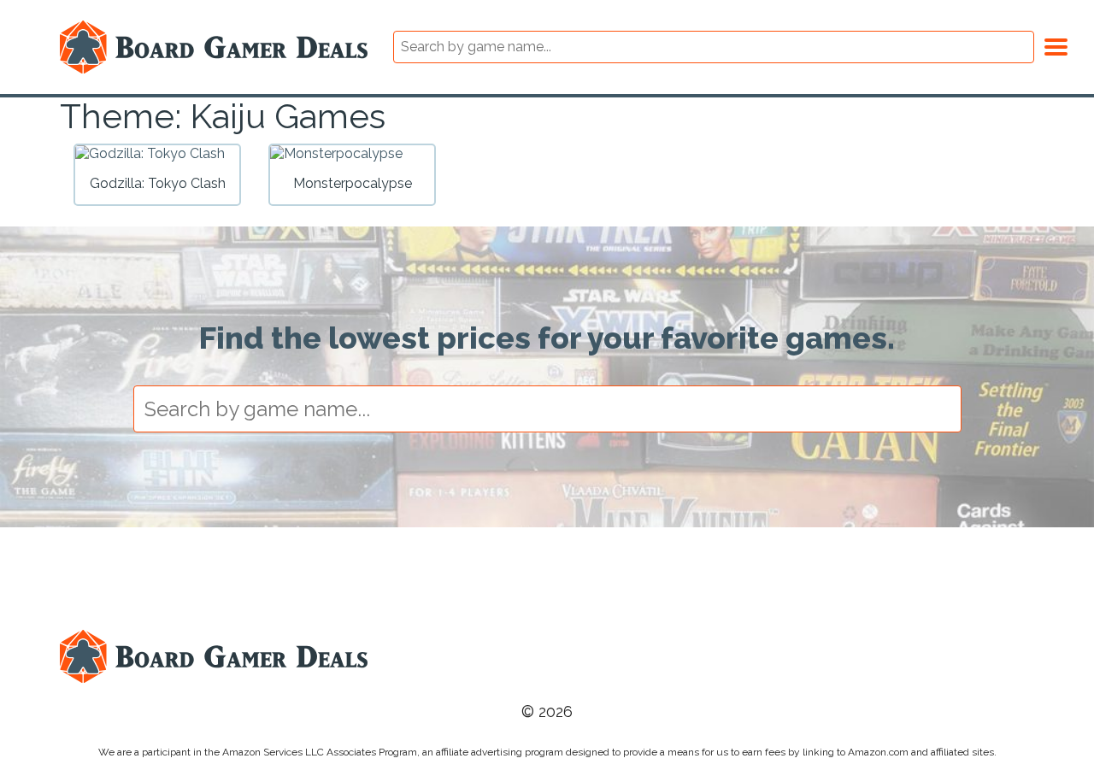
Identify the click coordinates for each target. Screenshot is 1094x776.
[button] (1055, 44)
